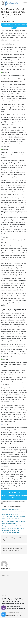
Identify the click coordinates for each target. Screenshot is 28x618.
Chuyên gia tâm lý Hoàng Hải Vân (11, 615)
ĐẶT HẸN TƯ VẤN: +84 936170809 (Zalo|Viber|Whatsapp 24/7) (14, 495)
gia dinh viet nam (7, 501)
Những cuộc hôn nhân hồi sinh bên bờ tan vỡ (13, 526)
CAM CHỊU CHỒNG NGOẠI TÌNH (11, 533)
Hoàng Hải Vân (6, 568)
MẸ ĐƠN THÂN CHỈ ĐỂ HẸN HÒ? (11, 509)
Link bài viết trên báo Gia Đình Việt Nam (15, 26)
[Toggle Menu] (25, 3)
